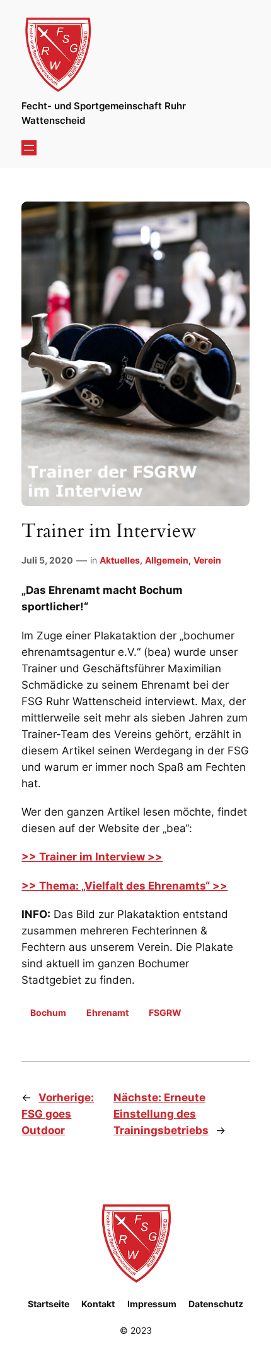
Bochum (48, 1012)
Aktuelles (120, 560)
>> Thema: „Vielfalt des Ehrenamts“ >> (124, 885)
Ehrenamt (107, 1012)
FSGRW (165, 1012)
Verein (207, 560)
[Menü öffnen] (29, 147)
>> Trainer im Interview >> (92, 856)
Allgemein (166, 560)
